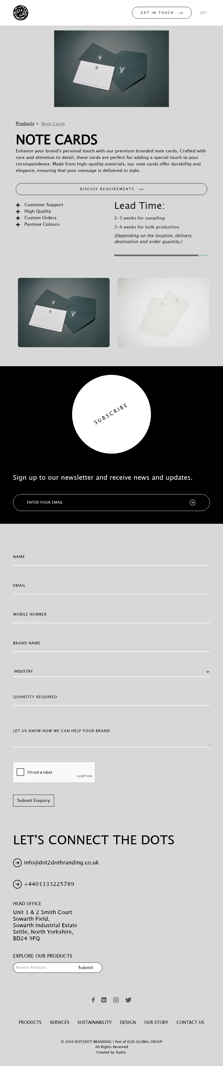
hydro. (121, 1052)
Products (25, 123)
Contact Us (190, 1022)
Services (59, 1022)
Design (128, 1022)
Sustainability (95, 1022)
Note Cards (53, 124)
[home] (20, 12)
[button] (203, 12)
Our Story (156, 1022)
